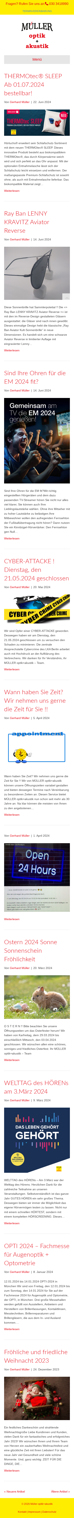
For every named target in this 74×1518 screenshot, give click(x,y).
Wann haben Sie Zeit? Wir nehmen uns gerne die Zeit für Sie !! (35, 700)
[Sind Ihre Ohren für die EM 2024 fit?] (37, 440)
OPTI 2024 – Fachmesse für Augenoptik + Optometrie (36, 1254)
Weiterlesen (12, 190)
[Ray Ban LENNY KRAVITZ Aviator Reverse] (37, 273)
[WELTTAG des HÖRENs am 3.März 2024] (37, 1140)
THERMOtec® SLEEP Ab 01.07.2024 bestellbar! (33, 84)
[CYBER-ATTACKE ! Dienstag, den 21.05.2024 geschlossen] (37, 608)
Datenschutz (49, 1511)
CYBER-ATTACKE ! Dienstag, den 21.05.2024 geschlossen (36, 570)
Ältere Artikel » (60, 1491)
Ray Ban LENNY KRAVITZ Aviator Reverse (26, 222)
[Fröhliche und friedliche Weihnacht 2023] (37, 1398)
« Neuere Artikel (14, 1491)
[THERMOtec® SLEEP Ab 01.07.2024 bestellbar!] (37, 122)
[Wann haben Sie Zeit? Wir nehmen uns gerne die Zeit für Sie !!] (37, 747)
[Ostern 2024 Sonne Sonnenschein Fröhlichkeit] (37, 996)
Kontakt (22, 1511)
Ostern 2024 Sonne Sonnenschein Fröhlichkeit (30, 950)
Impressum (34, 1511)
